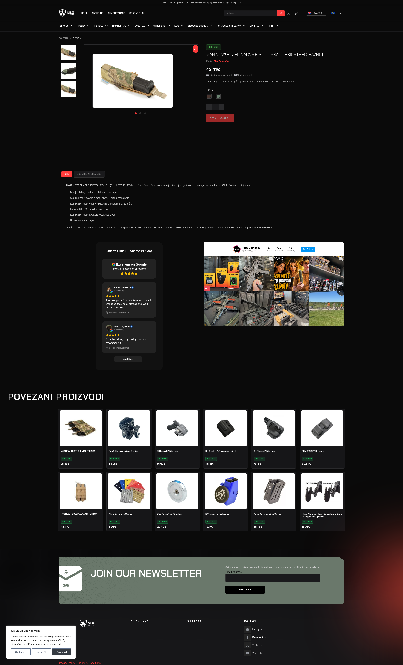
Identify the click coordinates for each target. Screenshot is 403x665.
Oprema (254, 26)
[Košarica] (296, 13)
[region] (41, 642)
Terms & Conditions (90, 663)
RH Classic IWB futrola (264, 451)
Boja (210, 90)
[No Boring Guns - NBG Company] (66, 13)
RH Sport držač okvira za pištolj (220, 451)
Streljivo (159, 26)
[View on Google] (109, 289)
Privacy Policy (67, 663)
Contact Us (136, 13)
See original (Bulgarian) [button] (119, 312)
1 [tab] (136, 113)
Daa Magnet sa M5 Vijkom (169, 514)
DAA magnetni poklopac (217, 514)
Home (84, 13)
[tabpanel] (141, 81)
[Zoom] (195, 49)
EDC (176, 26)
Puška (81, 26)
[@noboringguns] (237, 249)
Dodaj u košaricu (220, 118)
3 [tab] (145, 113)
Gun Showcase (116, 13)
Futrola (77, 38)
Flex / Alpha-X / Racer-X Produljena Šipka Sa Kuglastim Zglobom (322, 515)
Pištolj (98, 26)
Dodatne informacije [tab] (89, 174)
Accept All (62, 652)
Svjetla (140, 26)
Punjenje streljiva (229, 26)
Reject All (41, 652)
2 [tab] (140, 113)
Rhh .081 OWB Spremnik (313, 451)
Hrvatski (317, 13)
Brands (64, 26)
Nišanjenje (119, 26)
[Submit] (281, 13)
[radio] (209, 96)
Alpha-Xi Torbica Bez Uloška (267, 514)
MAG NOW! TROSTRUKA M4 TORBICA (78, 451)
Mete (271, 26)
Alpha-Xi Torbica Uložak (120, 514)
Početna (63, 38)
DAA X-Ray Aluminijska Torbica (123, 451)
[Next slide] (341, 291)
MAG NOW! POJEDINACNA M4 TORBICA (79, 514)
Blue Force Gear (222, 61)
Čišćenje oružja (198, 26)
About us (97, 13)
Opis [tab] (67, 174)
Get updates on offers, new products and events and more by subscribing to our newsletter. (272, 567)
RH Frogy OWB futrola (167, 451)
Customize (20, 652)
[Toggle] (72, 26)
